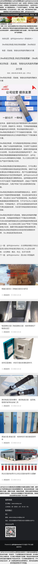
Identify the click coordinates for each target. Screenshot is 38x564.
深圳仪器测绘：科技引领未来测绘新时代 (17, 363)
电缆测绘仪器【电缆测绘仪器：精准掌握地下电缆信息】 (18, 327)
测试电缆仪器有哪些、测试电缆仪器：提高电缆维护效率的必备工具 (18, 401)
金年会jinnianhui (17, 39)
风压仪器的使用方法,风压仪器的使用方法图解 (19, 474)
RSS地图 (24, 544)
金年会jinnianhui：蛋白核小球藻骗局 (20, 255)
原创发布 (28, 39)
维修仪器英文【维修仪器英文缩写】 (15, 289)
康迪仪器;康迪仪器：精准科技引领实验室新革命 (19, 438)
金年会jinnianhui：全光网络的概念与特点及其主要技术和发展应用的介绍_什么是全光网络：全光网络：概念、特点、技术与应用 (19, 249)
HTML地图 (30, 544)
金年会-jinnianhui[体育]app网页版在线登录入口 (14, 552)
